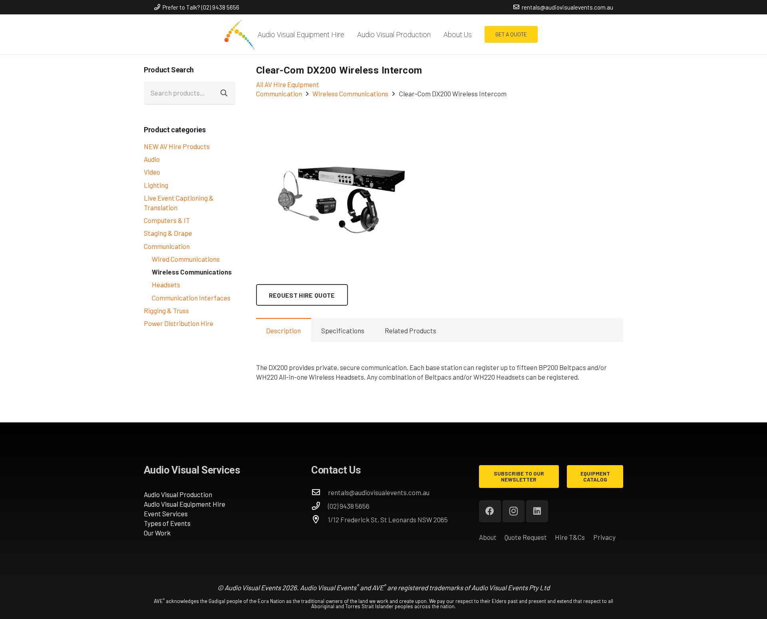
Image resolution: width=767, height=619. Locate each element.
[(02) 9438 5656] (319, 506)
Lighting (156, 185)
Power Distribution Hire (178, 323)
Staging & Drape (168, 233)
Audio (152, 159)
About (488, 537)
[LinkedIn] (537, 511)
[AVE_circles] (239, 34)
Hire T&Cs (570, 537)
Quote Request (526, 537)
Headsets (166, 285)
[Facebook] (490, 511)
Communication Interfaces (191, 298)
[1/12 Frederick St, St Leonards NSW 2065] (319, 519)
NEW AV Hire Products (177, 146)
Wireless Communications (192, 272)
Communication (167, 246)
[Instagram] (514, 511)
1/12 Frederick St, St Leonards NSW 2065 (388, 519)
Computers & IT (167, 220)
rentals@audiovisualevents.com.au (378, 492)
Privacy (604, 537)
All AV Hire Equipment (287, 84)
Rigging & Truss (166, 310)
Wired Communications (186, 259)
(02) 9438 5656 (349, 506)
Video (152, 172)
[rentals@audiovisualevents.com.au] (319, 492)
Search (224, 93)
